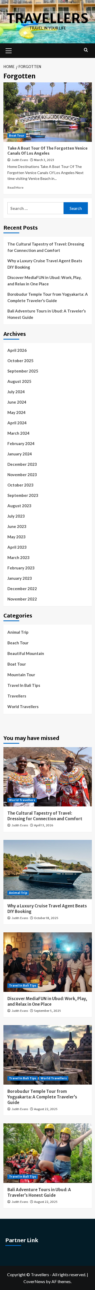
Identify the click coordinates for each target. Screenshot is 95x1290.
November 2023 (22, 474)
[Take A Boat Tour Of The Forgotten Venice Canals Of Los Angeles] (47, 112)
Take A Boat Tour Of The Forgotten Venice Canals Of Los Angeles (47, 151)
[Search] (86, 50)
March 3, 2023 (44, 160)
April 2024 (17, 422)
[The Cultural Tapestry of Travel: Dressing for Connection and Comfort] (47, 776)
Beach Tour (17, 642)
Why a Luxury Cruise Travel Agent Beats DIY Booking (44, 263)
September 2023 (22, 495)
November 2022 (22, 599)
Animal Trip (17, 632)
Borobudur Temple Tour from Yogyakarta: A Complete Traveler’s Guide (47, 297)
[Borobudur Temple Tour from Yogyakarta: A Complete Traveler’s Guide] (47, 1054)
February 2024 (21, 443)
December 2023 (22, 464)
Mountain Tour (21, 674)
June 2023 (16, 526)
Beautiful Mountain (25, 653)
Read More (15, 187)
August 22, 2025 (46, 1109)
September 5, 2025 (47, 1011)
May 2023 (16, 536)
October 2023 (20, 485)
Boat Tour (17, 135)
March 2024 (18, 433)
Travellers (47, 18)
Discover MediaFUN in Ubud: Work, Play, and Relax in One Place (44, 280)
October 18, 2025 (46, 918)
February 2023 (21, 567)
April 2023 (17, 547)
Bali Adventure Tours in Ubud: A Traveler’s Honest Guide (46, 314)
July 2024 (16, 391)
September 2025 (22, 371)
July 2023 (16, 516)
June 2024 (16, 402)
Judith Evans (20, 160)
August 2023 (19, 505)
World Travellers (23, 706)
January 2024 (19, 453)
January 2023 (19, 578)
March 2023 (18, 557)
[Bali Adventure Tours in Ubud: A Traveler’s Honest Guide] (47, 1153)
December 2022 (22, 588)
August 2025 (19, 381)
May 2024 (16, 412)
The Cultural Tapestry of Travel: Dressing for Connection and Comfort (45, 247)
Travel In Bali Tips (23, 685)
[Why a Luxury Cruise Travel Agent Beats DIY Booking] (47, 869)
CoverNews (34, 1281)
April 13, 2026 (43, 825)
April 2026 (17, 350)
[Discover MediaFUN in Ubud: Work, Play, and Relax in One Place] (47, 962)
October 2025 (20, 360)
